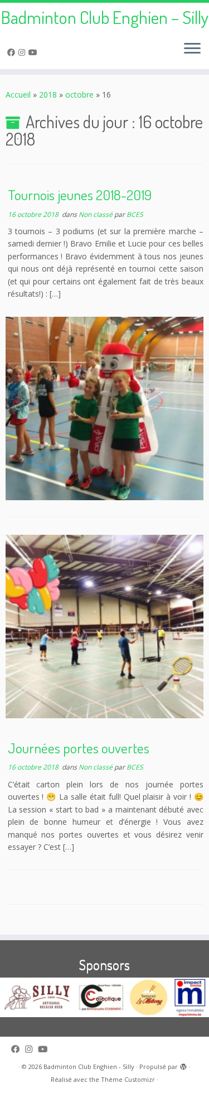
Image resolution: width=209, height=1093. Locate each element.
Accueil (18, 94)
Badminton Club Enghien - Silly (88, 1066)
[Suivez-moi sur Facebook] (12, 52)
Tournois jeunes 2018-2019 (80, 195)
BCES (135, 214)
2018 (48, 94)
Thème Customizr (128, 1079)
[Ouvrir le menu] (192, 49)
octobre (79, 94)
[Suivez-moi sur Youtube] (34, 52)
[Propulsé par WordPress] (183, 1064)
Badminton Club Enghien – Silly (104, 17)
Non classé (96, 214)
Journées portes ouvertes (78, 748)
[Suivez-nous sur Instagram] (23, 52)
